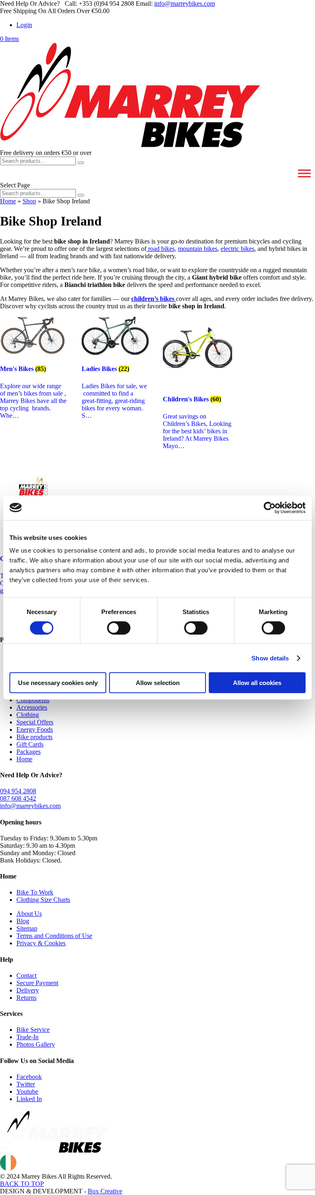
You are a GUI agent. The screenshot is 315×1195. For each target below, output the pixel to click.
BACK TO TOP (22, 1183)
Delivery (27, 990)
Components (32, 700)
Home (8, 201)
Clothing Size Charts (43, 899)
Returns (26, 997)
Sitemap (26, 928)
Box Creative (105, 1191)
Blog (22, 920)
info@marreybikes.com (30, 805)
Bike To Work (34, 892)
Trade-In (27, 1036)
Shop (29, 201)
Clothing (27, 714)
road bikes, (161, 248)
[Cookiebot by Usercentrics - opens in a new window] (270, 507)
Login (24, 24)
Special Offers (34, 722)
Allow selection (158, 682)
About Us (29, 913)
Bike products (34, 736)
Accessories (31, 707)
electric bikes (237, 248)
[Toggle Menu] (304, 173)
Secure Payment (37, 982)
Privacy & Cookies (41, 943)
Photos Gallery (35, 1044)
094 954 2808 (18, 791)
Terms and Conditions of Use (54, 935)
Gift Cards (29, 744)
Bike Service (33, 1029)
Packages (28, 751)
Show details (270, 657)
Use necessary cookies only (58, 682)
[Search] (81, 163)
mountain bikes (197, 248)
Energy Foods (34, 729)
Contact (26, 975)
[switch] (118, 627)
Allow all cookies (257, 682)
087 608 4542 (18, 798)
